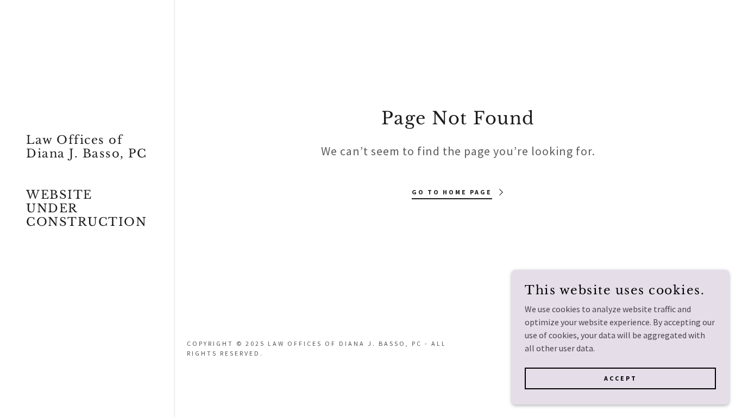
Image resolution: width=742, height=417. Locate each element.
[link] (87, 222)
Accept (620, 378)
